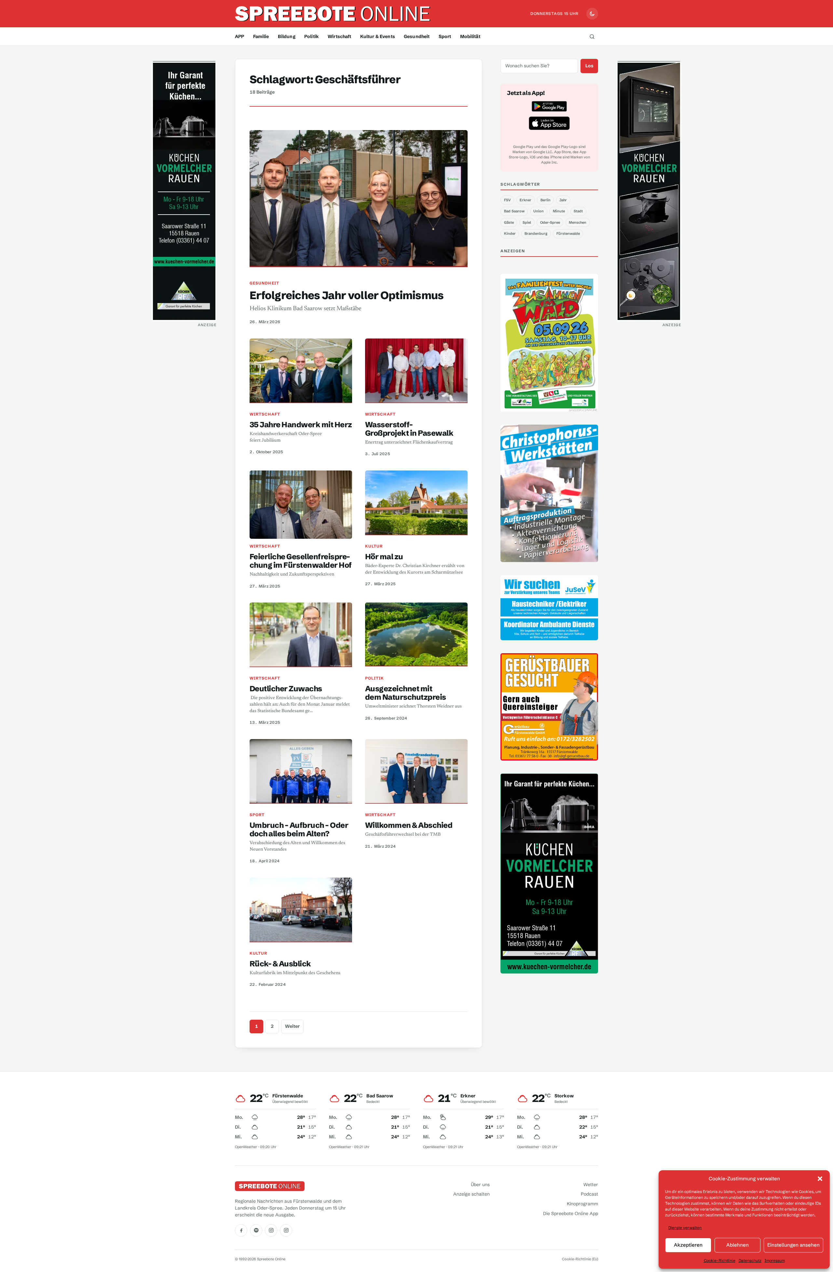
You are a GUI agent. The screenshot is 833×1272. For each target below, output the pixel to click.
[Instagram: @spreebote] (271, 1230)
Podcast (589, 1194)
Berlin (545, 200)
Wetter (590, 1184)
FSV (507, 200)
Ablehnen (737, 1245)
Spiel (527, 222)
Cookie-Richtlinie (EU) (580, 1259)
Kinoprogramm (582, 1204)
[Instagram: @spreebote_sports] (286, 1230)
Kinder (510, 233)
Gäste (509, 222)
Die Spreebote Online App (570, 1213)
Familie (261, 36)
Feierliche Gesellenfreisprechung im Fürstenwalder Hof (301, 561)
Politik (311, 36)
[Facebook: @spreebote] (241, 1230)
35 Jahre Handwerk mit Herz (301, 424)
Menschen (577, 222)
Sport (445, 36)
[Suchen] (592, 36)
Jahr (563, 200)
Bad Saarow (514, 211)
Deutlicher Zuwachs (286, 688)
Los (589, 66)
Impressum (775, 1260)
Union (538, 211)
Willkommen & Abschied (408, 825)
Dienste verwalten (685, 1227)
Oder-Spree (550, 222)
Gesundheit (417, 36)
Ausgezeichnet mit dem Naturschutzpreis (405, 693)
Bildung (286, 36)
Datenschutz (750, 1260)
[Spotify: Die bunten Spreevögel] (256, 1230)
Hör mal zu (384, 556)
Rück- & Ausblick (280, 963)
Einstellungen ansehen (793, 1245)
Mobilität (470, 36)
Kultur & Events (377, 36)
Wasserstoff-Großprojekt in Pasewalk (409, 429)
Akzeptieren (688, 1245)
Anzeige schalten (471, 1194)
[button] (820, 1178)
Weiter (292, 1026)
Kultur (374, 546)
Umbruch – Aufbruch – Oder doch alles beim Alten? (299, 829)
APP (239, 36)
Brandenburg (536, 233)
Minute (559, 211)
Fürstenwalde (568, 233)
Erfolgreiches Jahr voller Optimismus (347, 295)
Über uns (480, 1184)
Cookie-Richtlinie (719, 1260)
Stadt (578, 211)
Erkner (525, 200)
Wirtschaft (339, 36)
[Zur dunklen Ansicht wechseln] (592, 14)
